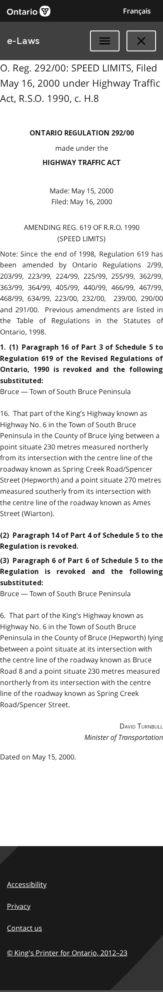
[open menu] (105, 40)
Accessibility (27, 884)
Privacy (18, 906)
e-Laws (23, 41)
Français (137, 11)
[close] (141, 40)
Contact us (24, 928)
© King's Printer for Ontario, (67, 953)
